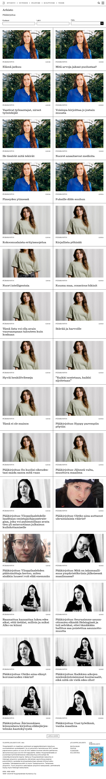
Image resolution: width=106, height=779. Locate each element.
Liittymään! (53, 399)
